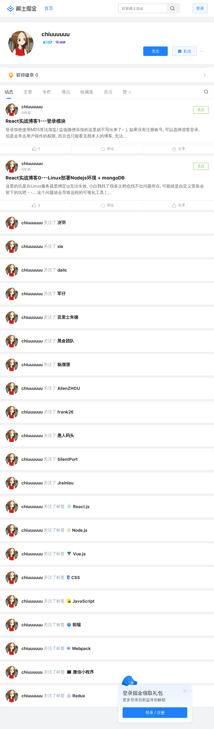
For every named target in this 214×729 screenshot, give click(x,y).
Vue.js (79, 553)
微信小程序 (83, 671)
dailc (62, 270)
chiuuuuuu (32, 106)
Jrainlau (65, 483)
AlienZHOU (68, 388)
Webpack (81, 648)
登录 (200, 8)
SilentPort (67, 459)
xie (60, 246)
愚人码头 (65, 435)
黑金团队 (65, 340)
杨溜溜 (63, 364)
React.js (81, 506)
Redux (78, 695)
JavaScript (83, 601)
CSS (75, 577)
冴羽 (61, 222)
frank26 (65, 412)
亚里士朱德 (67, 317)
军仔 (61, 293)
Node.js (79, 530)
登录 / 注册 (155, 712)
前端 (76, 624)
